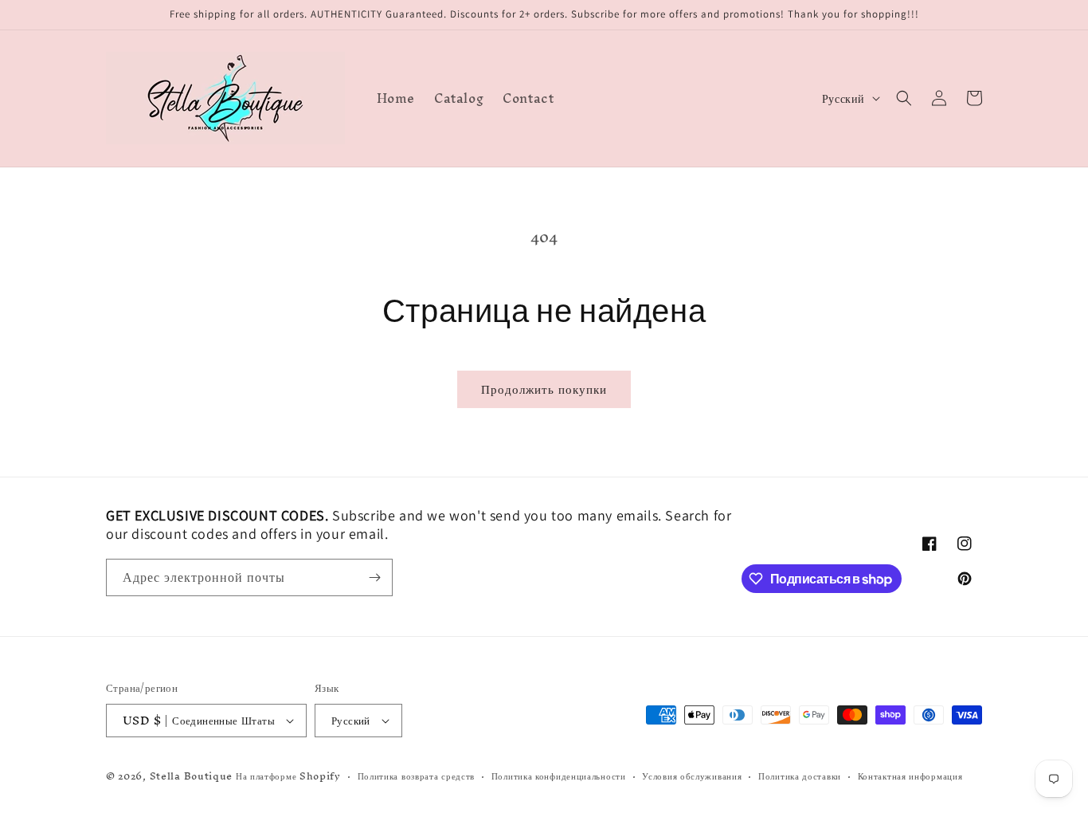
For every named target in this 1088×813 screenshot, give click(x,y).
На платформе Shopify (288, 775)
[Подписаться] (374, 577)
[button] (904, 98)
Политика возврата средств (417, 776)
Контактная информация (910, 776)
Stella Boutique (193, 775)
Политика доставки (799, 776)
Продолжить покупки (544, 388)
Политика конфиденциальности (558, 776)
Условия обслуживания (692, 776)
